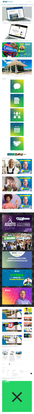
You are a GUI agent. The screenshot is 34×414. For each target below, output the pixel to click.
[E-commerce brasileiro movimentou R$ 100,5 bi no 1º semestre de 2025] (28, 335)
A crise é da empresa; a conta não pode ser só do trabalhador (17, 58)
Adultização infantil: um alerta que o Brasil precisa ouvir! (8, 192)
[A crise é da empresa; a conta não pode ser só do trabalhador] (17, 49)
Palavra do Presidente (17, 93)
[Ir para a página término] (21, 364)
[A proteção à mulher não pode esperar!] (17, 201)
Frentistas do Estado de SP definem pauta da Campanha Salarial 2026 (27, 321)
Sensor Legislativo (17, 136)
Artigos (17, 57)
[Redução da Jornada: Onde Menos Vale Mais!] (17, 166)
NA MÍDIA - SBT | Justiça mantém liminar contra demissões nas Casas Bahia (17, 23)
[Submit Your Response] (8, 413)
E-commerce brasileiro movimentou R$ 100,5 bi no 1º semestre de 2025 (27, 338)
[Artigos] (17, 100)
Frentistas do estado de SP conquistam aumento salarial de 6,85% (27, 327)
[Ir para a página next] (20, 364)
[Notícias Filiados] (17, 143)
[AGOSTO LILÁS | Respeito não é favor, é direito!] (17, 223)
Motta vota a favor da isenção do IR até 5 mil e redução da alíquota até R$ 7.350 (9, 286)
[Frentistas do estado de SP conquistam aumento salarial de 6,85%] (28, 324)
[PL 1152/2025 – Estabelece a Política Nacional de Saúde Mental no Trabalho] (12, 314)
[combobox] (31, 4)
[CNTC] (7, 1)
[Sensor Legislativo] (17, 129)
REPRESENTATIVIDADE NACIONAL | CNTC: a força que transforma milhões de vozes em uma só (11, 250)
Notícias (17, 21)
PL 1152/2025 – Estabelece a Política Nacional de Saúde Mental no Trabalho (10, 320)
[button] (5, 5)
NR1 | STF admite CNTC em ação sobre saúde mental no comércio (17, 75)
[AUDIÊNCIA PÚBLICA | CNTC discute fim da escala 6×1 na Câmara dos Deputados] (17, 259)
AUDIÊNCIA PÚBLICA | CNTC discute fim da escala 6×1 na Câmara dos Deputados (9, 268)
